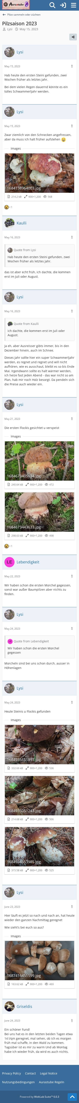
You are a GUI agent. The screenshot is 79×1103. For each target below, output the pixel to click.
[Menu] (73, 5)
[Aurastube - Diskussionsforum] (16, 4)
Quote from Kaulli (26, 324)
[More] (72, 66)
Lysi (9, 29)
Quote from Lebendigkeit (31, 641)
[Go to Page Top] (72, 1097)
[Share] (73, 37)
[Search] (52, 5)
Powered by (39, 1097)
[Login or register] (63, 5)
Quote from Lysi (25, 250)
